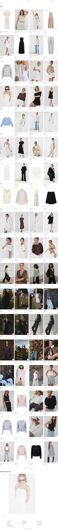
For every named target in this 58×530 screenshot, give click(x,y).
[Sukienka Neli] (7, 298)
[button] (6, 1)
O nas (8, 522)
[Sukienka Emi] (51, 222)
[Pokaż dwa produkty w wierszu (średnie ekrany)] (0, 6)
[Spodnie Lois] (51, 121)
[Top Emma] (51, 375)
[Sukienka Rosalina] (7, 147)
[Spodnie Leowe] (36, 324)
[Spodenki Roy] (22, 96)
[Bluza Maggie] (51, 324)
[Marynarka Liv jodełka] (36, 45)
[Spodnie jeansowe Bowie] (7, 452)
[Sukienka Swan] (22, 147)
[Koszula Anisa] (22, 196)
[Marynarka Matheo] (7, 350)
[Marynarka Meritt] (22, 121)
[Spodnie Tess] (51, 45)
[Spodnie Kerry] (36, 222)
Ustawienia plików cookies (10, 526)
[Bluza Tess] (7, 70)
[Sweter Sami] (7, 273)
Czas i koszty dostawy (39, 524)
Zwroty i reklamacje (39, 523)
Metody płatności (39, 525)
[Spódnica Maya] (51, 196)
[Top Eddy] (7, 196)
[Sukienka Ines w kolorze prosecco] (7, 19)
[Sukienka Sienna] (36, 70)
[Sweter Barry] (36, 298)
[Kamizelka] (51, 426)
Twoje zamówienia (24, 522)
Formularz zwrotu (39, 522)
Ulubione (23, 524)
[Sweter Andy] (22, 70)
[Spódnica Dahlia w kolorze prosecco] (36, 19)
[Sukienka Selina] (36, 96)
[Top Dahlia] (7, 401)
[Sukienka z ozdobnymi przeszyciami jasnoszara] (51, 452)
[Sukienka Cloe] (51, 19)
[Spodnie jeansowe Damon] (36, 121)
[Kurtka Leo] (51, 350)
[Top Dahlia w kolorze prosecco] (22, 19)
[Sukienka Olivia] (22, 222)
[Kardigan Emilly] (36, 401)
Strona (25, 468)
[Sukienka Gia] (22, 350)
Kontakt (8, 523)
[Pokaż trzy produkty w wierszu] (1, 6)
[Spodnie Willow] (51, 147)
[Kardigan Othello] (7, 375)
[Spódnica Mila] (22, 298)
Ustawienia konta (24, 523)
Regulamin (8, 524)
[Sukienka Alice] (7, 45)
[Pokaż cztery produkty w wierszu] (2, 6)
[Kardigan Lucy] (22, 375)
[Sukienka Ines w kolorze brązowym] (22, 273)
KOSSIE (1, 3)
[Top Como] (36, 375)
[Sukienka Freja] (51, 298)
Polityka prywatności (9, 525)
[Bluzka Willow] (36, 147)
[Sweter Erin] (7, 121)
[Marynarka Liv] (22, 247)
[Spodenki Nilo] (51, 70)
